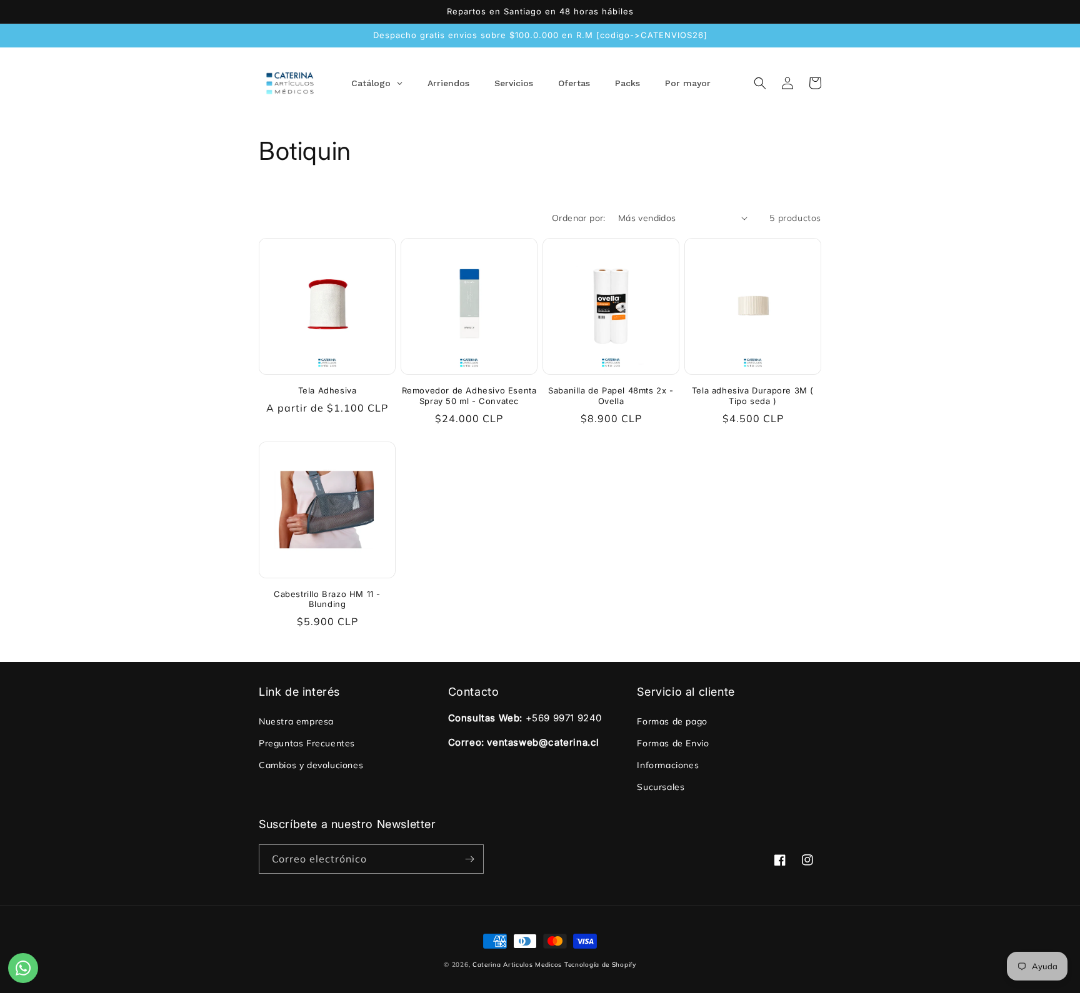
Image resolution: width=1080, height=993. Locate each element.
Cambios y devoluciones (311, 765)
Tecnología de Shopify (600, 965)
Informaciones (668, 765)
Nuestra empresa (296, 721)
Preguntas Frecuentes (307, 743)
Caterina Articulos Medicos (517, 965)
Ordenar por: (579, 218)
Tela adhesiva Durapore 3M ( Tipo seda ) (753, 395)
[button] (760, 83)
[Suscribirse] (469, 859)
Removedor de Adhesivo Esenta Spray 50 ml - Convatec (469, 395)
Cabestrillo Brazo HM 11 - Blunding (327, 599)
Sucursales (660, 787)
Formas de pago (672, 721)
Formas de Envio (673, 743)
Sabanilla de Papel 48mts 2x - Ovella (610, 395)
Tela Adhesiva (327, 390)
